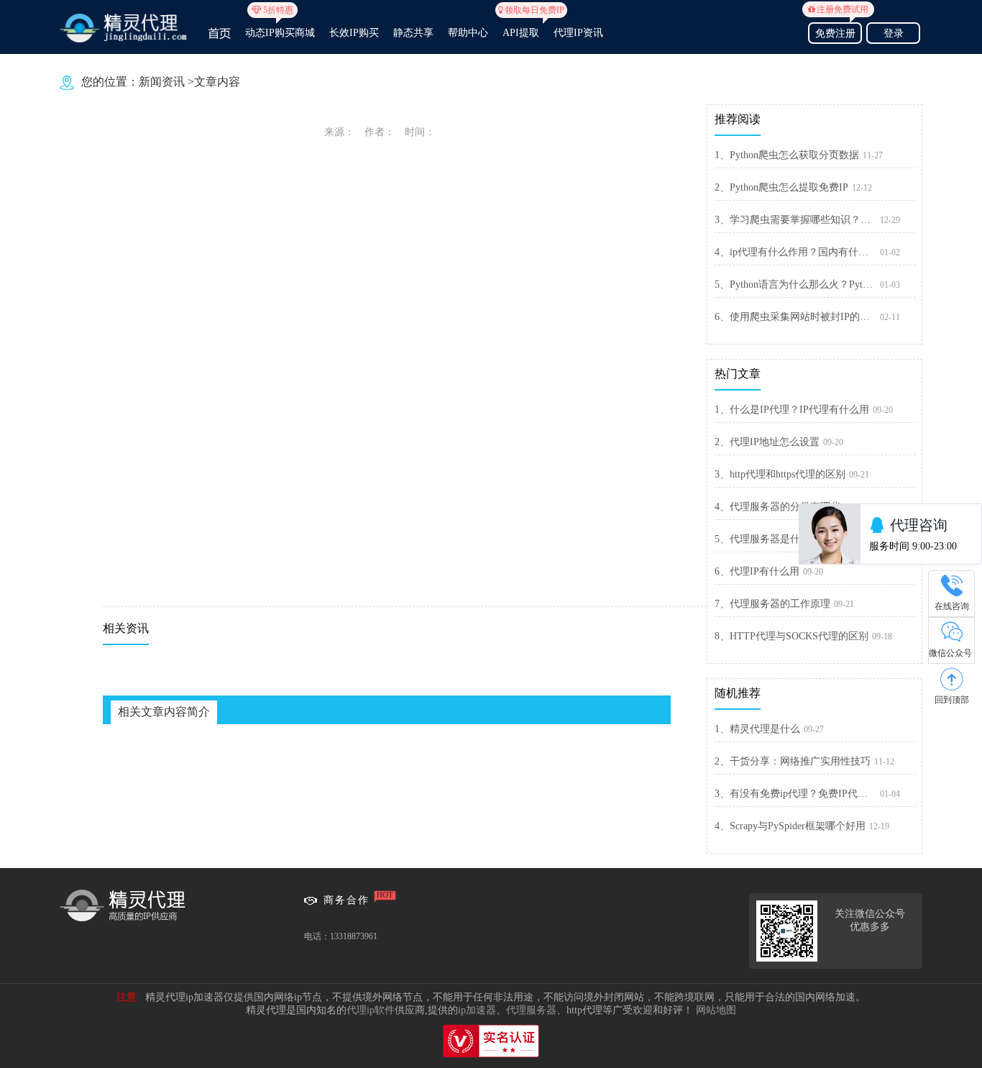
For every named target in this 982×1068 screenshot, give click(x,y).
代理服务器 (531, 1010)
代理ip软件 (371, 1010)
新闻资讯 (162, 82)
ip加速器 (477, 1010)
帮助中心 (468, 32)
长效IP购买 (354, 32)
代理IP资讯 (578, 32)
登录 (894, 33)
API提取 (521, 26)
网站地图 (716, 1010)
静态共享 (413, 32)
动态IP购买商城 (280, 26)
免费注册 (838, 31)
